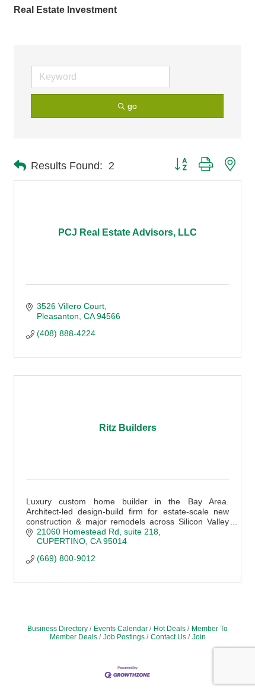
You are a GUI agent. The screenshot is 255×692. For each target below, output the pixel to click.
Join (199, 637)
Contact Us (168, 637)
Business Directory (57, 629)
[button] (20, 165)
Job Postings (124, 637)
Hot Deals (170, 629)
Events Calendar (121, 629)
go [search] (132, 106)
